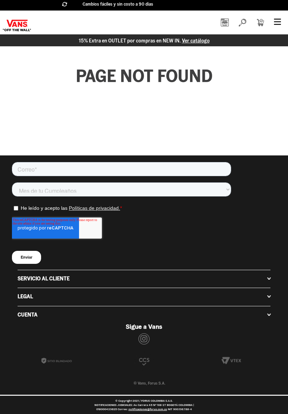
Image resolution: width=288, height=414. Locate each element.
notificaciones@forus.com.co (148, 409)
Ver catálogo (196, 41)
